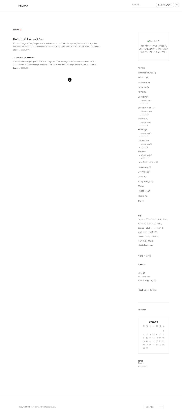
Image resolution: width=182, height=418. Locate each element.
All (141, 68)
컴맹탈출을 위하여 (152, 230)
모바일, (140, 223)
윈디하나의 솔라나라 (153, 366)
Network (143, 87)
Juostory (149, 357)
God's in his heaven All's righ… (154, 300)
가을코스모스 (150, 280)
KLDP (148, 194)
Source (15, 50)
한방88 (148, 275)
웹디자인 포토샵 (151, 343)
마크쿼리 (149, 334)
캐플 (147, 234)
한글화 (148, 248)
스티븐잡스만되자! (152, 271)
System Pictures (147, 73)
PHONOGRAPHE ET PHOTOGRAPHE (154, 205)
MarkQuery (150, 375)
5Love (148, 325)
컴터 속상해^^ (151, 212)
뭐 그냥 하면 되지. (152, 307)
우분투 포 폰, (142, 241)
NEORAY (23, 5)
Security (143, 97)
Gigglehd (149, 189)
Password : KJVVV (153, 262)
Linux (144, 103)
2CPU (148, 180)
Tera (148, 221)
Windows (146, 101)
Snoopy (149, 239)
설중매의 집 (150, 312)
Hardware (144, 82)
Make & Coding (152, 198)
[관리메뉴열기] (177, 5)
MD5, (140, 232)
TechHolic (150, 398)
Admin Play (150, 393)
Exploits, (141, 219)
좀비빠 (148, 316)
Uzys (148, 321)
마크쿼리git (150, 339)
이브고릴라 (149, 243)
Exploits (143, 119)
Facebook (142, 290)
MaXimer (149, 293)
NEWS (142, 92)
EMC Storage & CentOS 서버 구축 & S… (153, 384)
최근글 (140, 256)
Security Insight (152, 371)
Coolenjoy (150, 171)
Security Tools (146, 108)
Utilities (143, 140)
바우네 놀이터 (150, 216)
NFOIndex (150, 162)
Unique (149, 289)
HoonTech (150, 284)
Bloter (148, 402)
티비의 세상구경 (151, 361)
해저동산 (149, 266)
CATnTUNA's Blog (153, 348)
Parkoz (149, 184)
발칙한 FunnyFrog (153, 257)
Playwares (150, 175)
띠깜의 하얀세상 (151, 157)
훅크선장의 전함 (151, 153)
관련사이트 (149, 407)
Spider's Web (151, 330)
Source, (141, 228)
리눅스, (165, 219)
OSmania (149, 253)
